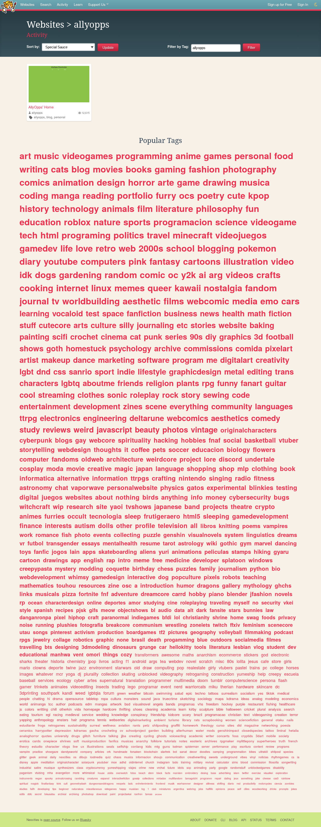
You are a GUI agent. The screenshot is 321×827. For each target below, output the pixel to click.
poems (251, 526)
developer (205, 560)
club (154, 789)
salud (179, 693)
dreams (287, 535)
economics (290, 698)
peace (231, 789)
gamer (25, 686)
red (238, 783)
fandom (261, 287)
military (198, 762)
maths (188, 654)
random (121, 274)
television (173, 525)
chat (61, 487)
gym (245, 543)
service (87, 714)
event (166, 686)
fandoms (65, 459)
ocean (35, 602)
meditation (47, 762)
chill (54, 709)
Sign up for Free (280, 4)
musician (134, 789)
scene (156, 406)
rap (110, 560)
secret (38, 794)
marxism (177, 773)
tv (55, 301)
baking (262, 324)
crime (142, 768)
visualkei (268, 773)
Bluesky (85, 819)
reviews (57, 429)
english (94, 560)
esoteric (196, 741)
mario (25, 667)
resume (150, 543)
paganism (26, 773)
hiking (262, 551)
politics (129, 235)
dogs (45, 274)
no (255, 602)
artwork (116, 703)
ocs (186, 195)
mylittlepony (245, 741)
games (218, 155)
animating (200, 768)
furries (54, 516)
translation (135, 680)
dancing (286, 543)
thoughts (107, 449)
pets (159, 449)
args (153, 661)
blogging (216, 248)
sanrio (80, 371)
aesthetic (142, 301)
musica (254, 182)
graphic (105, 639)
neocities (64, 757)
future (171, 768)
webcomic (208, 301)
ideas (245, 698)
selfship (122, 746)
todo (175, 762)
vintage (204, 429)
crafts (268, 274)
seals (110, 746)
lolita (241, 661)
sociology (205, 698)
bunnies (253, 609)
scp (189, 768)
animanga (38, 703)
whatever (44, 674)
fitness (264, 478)
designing (67, 646)
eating (24, 714)
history (34, 208)
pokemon (256, 248)
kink (59, 783)
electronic (280, 654)
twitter (245, 773)
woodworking (259, 789)
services (46, 680)
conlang (137, 746)
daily (53, 757)
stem (151, 773)
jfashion (261, 594)
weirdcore (161, 459)
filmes (273, 639)
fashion (204, 169)
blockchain (151, 752)
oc (173, 274)
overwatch (122, 773)
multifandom (175, 778)
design (111, 182)
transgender (62, 543)
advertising (225, 773)
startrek (165, 752)
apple (34, 762)
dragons (208, 585)
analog (257, 698)
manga (65, 195)
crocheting (109, 730)
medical (283, 693)
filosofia (274, 762)
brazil (198, 714)
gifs (93, 609)
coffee (140, 449)
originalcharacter (68, 762)
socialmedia (249, 639)
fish (67, 535)
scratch (206, 661)
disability (278, 768)
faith (32, 789)
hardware (245, 686)
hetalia (294, 730)
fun (252, 208)
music (46, 155)
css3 (276, 778)
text (247, 714)
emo (269, 301)
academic (196, 736)
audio (165, 609)
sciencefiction (249, 720)
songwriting (289, 762)
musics (128, 757)
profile (145, 525)
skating (128, 674)
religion (160, 382)
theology (207, 725)
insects (102, 686)
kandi (67, 693)
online (94, 602)
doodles (205, 752)
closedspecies (252, 730)
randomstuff (237, 768)
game (188, 182)
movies (108, 169)
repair (218, 778)
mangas (101, 703)
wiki (211, 543)
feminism (254, 624)
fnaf (214, 440)
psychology (130, 348)
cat (135, 336)
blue (202, 639)
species (288, 752)
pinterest (61, 632)
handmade (120, 752)
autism (84, 525)
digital (29, 497)
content (258, 746)
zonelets (200, 624)
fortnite (88, 594)
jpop (92, 661)
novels (283, 594)
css (59, 371)
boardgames (141, 632)
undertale (259, 459)
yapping (25, 719)
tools (200, 646)
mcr (59, 674)
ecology (64, 680)
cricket (249, 709)
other (124, 525)
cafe (265, 661)
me (211, 359)
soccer (178, 449)
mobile (271, 736)
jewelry (41, 639)
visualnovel (141, 703)
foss (235, 736)
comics (35, 182)
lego (132, 686)
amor (135, 602)
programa (87, 719)
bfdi (166, 617)
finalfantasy (47, 783)
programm (206, 778)
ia (298, 757)
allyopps (37, 113)
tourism (37, 714)
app (76, 560)
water (200, 730)
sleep (133, 516)
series (176, 336)
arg (216, 274)
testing (286, 487)
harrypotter (43, 730)
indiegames (145, 617)
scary (186, 714)
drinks (273, 789)
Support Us (97, 4)
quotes (47, 736)
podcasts (75, 703)
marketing (116, 359)
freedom (212, 703)
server (206, 746)
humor (185, 585)
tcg (143, 789)
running (44, 624)
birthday (143, 568)
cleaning (151, 709)
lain (75, 551)
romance (47, 535)
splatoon (234, 560)
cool (27, 394)
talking (113, 736)
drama (58, 698)
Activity (62, 4)
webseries (117, 719)
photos (175, 429)
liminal (281, 730)
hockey (227, 703)
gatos (195, 487)
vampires (275, 526)
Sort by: (33, 47)
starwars (123, 667)
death (154, 639)
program (188, 359)
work (26, 535)
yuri (164, 551)
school (180, 248)
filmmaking (258, 632)
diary (30, 261)
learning (34, 313)
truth (282, 741)
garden (154, 730)
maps (219, 698)
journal (34, 301)
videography (171, 674)
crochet (84, 336)
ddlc (29, 794)
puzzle (151, 535)
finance (31, 525)
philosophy (219, 208)
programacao (215, 714)
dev (292, 646)
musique (49, 768)
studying (154, 602)
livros (104, 661)
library (186, 720)
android (139, 661)
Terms (271, 820)
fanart (251, 382)
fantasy (164, 261)
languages (274, 406)
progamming (179, 639)
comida (248, 348)
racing (58, 714)
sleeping (216, 516)
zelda (110, 773)
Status (256, 820)
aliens (148, 551)
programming (144, 155)
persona (267, 680)
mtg (157, 746)
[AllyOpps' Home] (59, 84)
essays (91, 543)
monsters (131, 698)
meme (141, 560)
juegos (52, 497)
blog (49, 117)
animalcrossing (63, 778)
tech (29, 235)
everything (189, 406)
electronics (60, 417)
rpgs (25, 639)
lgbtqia (94, 693)
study (30, 429)
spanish (43, 609)
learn (182, 709)
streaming (56, 394)
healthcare (287, 703)
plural (261, 709)
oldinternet (136, 762)
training (186, 762)
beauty (147, 429)
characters (39, 382)
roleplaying (193, 602)
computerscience (241, 680)
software (153, 359)
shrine (219, 617)
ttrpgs (140, 478)
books (139, 169)
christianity (196, 617)
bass (213, 773)
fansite (218, 609)
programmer (159, 680)
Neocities (33, 819)
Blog (233, 820)
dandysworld (69, 752)
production (111, 632)
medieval (72, 714)
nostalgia (223, 287)
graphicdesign (195, 371)
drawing (220, 182)
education (40, 221)
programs (283, 746)
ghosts (162, 736)
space (113, 313)
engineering (105, 417)
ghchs (283, 585)
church (149, 762)
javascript (114, 429)
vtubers (226, 667)
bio (276, 568)
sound (146, 698)
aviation (124, 725)
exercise (256, 773)
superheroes (266, 741)
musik (171, 783)
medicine (177, 560)
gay (80, 440)
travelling (31, 646)
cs (292, 757)
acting (117, 661)
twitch (220, 624)
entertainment (45, 406)
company (86, 752)
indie (126, 371)
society (284, 736)
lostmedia (96, 757)
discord (230, 459)
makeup (55, 359)
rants (136, 725)
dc (277, 686)
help (262, 674)
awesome (170, 654)
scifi (59, 336)
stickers (251, 654)
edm (88, 703)
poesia (285, 725)
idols (181, 768)
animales (59, 686)
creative (99, 468)
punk (153, 336)
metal (234, 371)
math (256, 313)
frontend (160, 783)
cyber (79, 680)
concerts (223, 736)
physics (172, 487)
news (209, 313)
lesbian (242, 646)
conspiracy (139, 714)
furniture (99, 736)
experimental (226, 487)
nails (290, 720)
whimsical (88, 773)
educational (33, 654)
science (231, 221)
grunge (147, 646)
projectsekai (124, 794)
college (276, 667)
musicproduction (94, 741)
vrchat (161, 768)
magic (123, 468)
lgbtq (70, 382)
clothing (264, 468)
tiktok (270, 693)
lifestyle (152, 371)
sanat (183, 752)
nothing (128, 497)
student (276, 646)
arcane (158, 794)
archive (167, 348)
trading (118, 686)
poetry (210, 195)
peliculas (216, 551)
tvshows (138, 506)
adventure (124, 594)
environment (100, 667)
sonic (117, 394)
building (167, 730)
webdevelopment (42, 577)
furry (166, 195)
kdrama (232, 698)
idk (26, 274)
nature (107, 221)
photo (82, 535)
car (163, 646)
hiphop (76, 617)
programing (86, 235)
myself (242, 602)
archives (211, 741)
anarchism (206, 654)
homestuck (86, 348)
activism (84, 632)
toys (25, 551)
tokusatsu (49, 794)
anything (174, 497)
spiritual (24, 783)
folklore (156, 741)
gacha (94, 730)
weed (80, 693)
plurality (91, 674)
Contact (287, 820)
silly (126, 324)
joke (257, 778)
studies (23, 789)
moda (54, 468)
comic (152, 274)
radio (243, 478)
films (174, 301)
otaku (280, 720)
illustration (245, 261)
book (287, 468)
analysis (274, 709)
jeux (236, 778)
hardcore (109, 709)
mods (211, 730)
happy (122, 789)
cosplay (31, 468)
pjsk (81, 609)
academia (168, 709)
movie (75, 468)
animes (31, 516)
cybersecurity (250, 497)
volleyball (230, 632)
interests (58, 525)
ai (202, 274)
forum (108, 693)
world (24, 703)
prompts (283, 789)
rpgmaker (227, 741)
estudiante (27, 725)
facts (167, 773)
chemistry (76, 661)
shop (227, 468)
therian (226, 686)
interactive (141, 577)
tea (163, 661)
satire (37, 768)
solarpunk (88, 762)
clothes (91, 394)
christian (234, 714)
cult (65, 783)
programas (186, 703)
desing (204, 773)
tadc (130, 783)
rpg (208, 382)
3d (258, 336)
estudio (37, 746)
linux (101, 287)
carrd (179, 594)
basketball (260, 440)
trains (255, 667)
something (247, 778)
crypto (265, 506)
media (245, 301)
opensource (74, 698)
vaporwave (87, 487)
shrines (65, 741)
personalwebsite (132, 487)
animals (118, 208)
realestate (196, 667)
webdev (176, 661)
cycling (149, 736)
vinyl (253, 757)
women (230, 720)
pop (180, 667)
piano (216, 594)
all (194, 525)
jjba (123, 736)
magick (35, 783)
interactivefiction (121, 778)
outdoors (221, 639)
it (126, 449)
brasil (138, 639)
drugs (75, 736)
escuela (291, 674)
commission (258, 762)
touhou (66, 585)
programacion (182, 221)
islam (236, 773)
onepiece (50, 741)
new (151, 768)
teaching (254, 577)
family (207, 568)
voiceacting (177, 736)
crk (109, 752)
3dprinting (29, 693)
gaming (170, 169)
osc (127, 585)
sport (104, 371)
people (25, 698)
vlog (259, 646)
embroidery (191, 773)
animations (187, 551)
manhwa (60, 654)
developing (44, 789)
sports (137, 221)
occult (76, 516)
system (233, 535)
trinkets (41, 686)
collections (148, 778)
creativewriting (197, 757)
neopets (120, 783)
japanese (168, 506)
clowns (39, 667)
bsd (127, 703)
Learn (78, 4)
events (102, 535)
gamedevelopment (260, 516)
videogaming (262, 714)
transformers (147, 654)
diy (210, 336)
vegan (38, 778)
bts (48, 646)
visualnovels (205, 535)
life (66, 248)
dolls (105, 525)
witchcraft (35, 506)
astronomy (36, 487)
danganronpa (35, 617)
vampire (25, 752)
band (192, 506)
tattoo (270, 730)
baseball (27, 680)
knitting (229, 526)
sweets (213, 757)
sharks (26, 661)
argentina (178, 789)
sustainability (77, 725)
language (170, 468)
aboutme (99, 382)
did (239, 725)
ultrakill (263, 752)
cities (246, 789)
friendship (158, 714)
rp (22, 602)
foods (268, 617)
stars (235, 609)
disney (24, 762)
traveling (220, 602)
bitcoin (148, 693)
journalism (232, 568)
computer (34, 459)
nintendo (192, 478)
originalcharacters (248, 429)
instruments (26, 778)
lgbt (27, 371)
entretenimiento (144, 783)
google (223, 768)
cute (236, 195)
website (233, 324)
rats (197, 720)
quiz (108, 757)
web (127, 248)
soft (76, 741)
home (237, 617)
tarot (169, 543)
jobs (201, 789)
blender (237, 594)
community (231, 406)
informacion (143, 757)
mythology (257, 585)
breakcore (118, 624)
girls (288, 661)
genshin (174, 535)
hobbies (193, 440)
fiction (280, 313)
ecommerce (230, 654)
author (61, 703)
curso (220, 725)
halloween (233, 709)
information (110, 478)
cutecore (55, 324)
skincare (264, 686)
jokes (294, 789)
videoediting (81, 686)
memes (129, 287)
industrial (25, 768)
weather (135, 693)
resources (92, 585)
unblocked (147, 674)
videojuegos (241, 235)
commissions (208, 348)
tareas (148, 794)
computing (164, 667)
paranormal (115, 617)
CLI (223, 820)
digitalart (236, 359)
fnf (104, 594)
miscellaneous (94, 789)
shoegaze (52, 752)
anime (188, 155)
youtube (61, 261)
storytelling (37, 449)
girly (212, 667)
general (267, 720)
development (96, 406)
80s (230, 661)
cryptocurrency (95, 768)
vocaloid (67, 313)
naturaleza (77, 789)
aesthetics (229, 417)
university (62, 736)
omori (93, 654)
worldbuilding (91, 301)
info (197, 497)
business (180, 313)
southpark (50, 693)
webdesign (74, 449)
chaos (117, 757)
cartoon (30, 560)
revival (209, 762)
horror (141, 182)
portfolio (135, 195)
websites (78, 497)
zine (113, 585)
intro (124, 560)
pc (265, 667)
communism (147, 624)
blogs (63, 440)
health (233, 313)
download (101, 794)
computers (103, 261)
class (80, 768)
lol (177, 617)
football (280, 336)
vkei (288, 602)
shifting (221, 783)
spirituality (134, 440)
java (156, 698)
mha (50, 773)
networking (270, 725)
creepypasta (36, 568)
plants (187, 382)
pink (138, 261)
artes (92, 680)
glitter (23, 757)
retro (106, 248)
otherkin (65, 709)
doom (202, 680)
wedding (102, 714)
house (101, 773)
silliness (210, 783)
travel (158, 235)
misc (219, 661)
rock (170, 394)
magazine (251, 725)
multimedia (184, 680)
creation (281, 714)
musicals (47, 594)
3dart (259, 736)
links (26, 594)
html (49, 235)
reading (98, 195)
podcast (283, 632)
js (21, 709)
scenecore (280, 624)
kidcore (174, 714)
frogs (41, 725)
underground (229, 757)
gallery (231, 585)
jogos (59, 551)
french (293, 741)
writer (210, 736)
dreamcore (155, 594)
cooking (36, 287)
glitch (86, 736)
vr (22, 543)
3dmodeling (96, 646)
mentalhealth (120, 543)
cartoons (202, 261)
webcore (102, 440)
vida (77, 709)
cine (172, 602)
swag (253, 617)
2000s (151, 248)
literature (174, 208)
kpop (258, 195)
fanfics (113, 741)
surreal (95, 725)
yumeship (246, 674)
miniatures (165, 789)
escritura (245, 746)
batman (177, 746)
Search (45, 4)
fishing (271, 703)
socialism (247, 693)
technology (75, 208)
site (101, 506)
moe (114, 762)
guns (166, 746)
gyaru (281, 551)
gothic (228, 543)
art (25, 155)
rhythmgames (280, 757)
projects (215, 506)
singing (220, 478)
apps (89, 551)
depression (63, 730)
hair (74, 719)
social (232, 440)
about (104, 497)
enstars (62, 719)
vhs (200, 703)
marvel (263, 543)
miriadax (161, 778)
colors (29, 709)
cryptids (247, 736)
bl (153, 609)
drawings (55, 560)
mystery (65, 568)
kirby (192, 709)
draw (147, 667)
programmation (236, 752)
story (190, 394)
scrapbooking (213, 720)
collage (61, 639)
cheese (267, 778)
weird (84, 429)
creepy (275, 674)
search (289, 709)
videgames (111, 789)
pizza (69, 594)
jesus (253, 661)
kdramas (80, 730)
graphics (235, 336)
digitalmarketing (139, 720)
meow (108, 609)
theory (24, 746)
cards (36, 741)
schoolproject (136, 730)
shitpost (276, 752)
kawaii (188, 287)
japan (144, 468)
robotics (83, 639)
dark (201, 609)
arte (166, 182)
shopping (201, 468)
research (80, 506)
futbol (35, 543)
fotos (133, 773)
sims (235, 762)
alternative (73, 478)
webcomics (187, 417)
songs (40, 632)
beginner (64, 789)
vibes (243, 757)
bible (219, 709)
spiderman (192, 746)
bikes (252, 752)
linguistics (260, 535)
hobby (197, 594)
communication (175, 757)
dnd (43, 371)
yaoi (116, 506)
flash (282, 680)
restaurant (255, 703)
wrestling (176, 624)
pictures (178, 632)
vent (78, 654)
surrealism (229, 693)
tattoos (213, 693)
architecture (124, 459)
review (270, 746)
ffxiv (235, 624)
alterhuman (184, 730)
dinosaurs (125, 646)
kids (149, 746)
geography (203, 632)
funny (227, 382)
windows (260, 560)
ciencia (278, 783)
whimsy (78, 577)
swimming (164, 693)
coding (34, 195)
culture (103, 324)
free (157, 560)
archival (62, 794)
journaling (155, 324)
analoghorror (29, 736)
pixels (212, 577)
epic (189, 693)
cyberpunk (36, 440)
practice (38, 752)
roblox (77, 221)
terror (294, 714)
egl (48, 714)
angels (158, 703)
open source (51, 819)
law (270, 609)
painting (34, 336)
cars (290, 301)
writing (34, 169)
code (241, 394)
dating (227, 778)
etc (182, 324)
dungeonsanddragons (101, 783)
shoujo (158, 757)
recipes (64, 609)
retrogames (56, 725)
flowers (264, 449)
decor (193, 752)
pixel (60, 617)
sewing (216, 394)
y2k (188, 274)
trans (284, 371)
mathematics (37, 585)
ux (82, 746)
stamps (241, 551)
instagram (163, 762)
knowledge (120, 714)
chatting (38, 698)
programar (148, 686)
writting (42, 709)
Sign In (303, 4)
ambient (160, 720)
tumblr (217, 680)
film (145, 208)
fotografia (91, 624)
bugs (281, 497)
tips (54, 789)
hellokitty (180, 646)
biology (238, 449)
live (75, 746)
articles (99, 752)
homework (190, 725)
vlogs (66, 746)
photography (250, 169)
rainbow (285, 778)
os (74, 757)
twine (71, 667)
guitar (275, 382)
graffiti (175, 725)
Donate (210, 820)
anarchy (142, 741)
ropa (104, 698)
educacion (208, 449)
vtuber (288, 440)
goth (54, 348)
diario (231, 783)
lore (210, 459)
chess (165, 568)
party (212, 768)
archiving (74, 794)
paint (112, 794)
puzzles (186, 568)
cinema (114, 336)
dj (79, 674)
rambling (79, 778)
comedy (265, 417)
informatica (37, 478)
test (92, 313)
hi (48, 698)
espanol (105, 778)
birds (150, 497)
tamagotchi (191, 778)
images (26, 674)
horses (292, 667)
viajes (132, 768)
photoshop (88, 794)
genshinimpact (228, 730)
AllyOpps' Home (41, 106)
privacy (287, 617)
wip (58, 506)
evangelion (63, 773)
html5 (191, 516)
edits (22, 794)
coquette (117, 568)
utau (25, 632)
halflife (209, 789)
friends (130, 382)
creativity (272, 359)
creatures (92, 778)
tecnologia (105, 516)
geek (32, 757)
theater (41, 661)
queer (160, 287)
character (52, 746)
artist (29, 359)
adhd (123, 762)
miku (213, 686)
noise (26, 624)
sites (230, 725)
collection (110, 674)
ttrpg (28, 417)
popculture (186, 577)
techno (200, 693)
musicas (127, 741)
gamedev (39, 248)
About (195, 820)
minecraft (192, 235)
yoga (70, 674)
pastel (241, 667)
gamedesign (108, 577)
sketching (187, 698)
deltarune (146, 417)
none (123, 639)
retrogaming (197, 674)
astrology (191, 543)
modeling (272, 698)
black (159, 773)
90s (196, 336)
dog (163, 577)
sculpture (206, 709)
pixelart (279, 348)
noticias (263, 757)
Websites (27, 4)
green (121, 693)
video (282, 261)
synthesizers (66, 768)
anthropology (44, 719)
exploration (282, 773)
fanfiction (144, 313)
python (259, 568)
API (243, 820)
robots (231, 577)
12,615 (86, 113)
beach (142, 773)
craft (93, 617)
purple (240, 703)
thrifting (124, 709)
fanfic (41, 551)
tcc (50, 703)
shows (31, 348)
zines (132, 406)
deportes (115, 602)
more (76, 773)
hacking (166, 440)
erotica (25, 741)
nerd (178, 686)
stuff (28, 324)
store (276, 661)
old (137, 667)
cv (121, 730)
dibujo (83, 757)
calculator (223, 762)
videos (240, 274)
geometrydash (78, 783)
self (239, 789)
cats (60, 169)
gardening (80, 274)
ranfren (138, 794)
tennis (101, 719)
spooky (49, 778)
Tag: (178, 47)
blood (244, 762)
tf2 (162, 632)
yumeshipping (117, 768)
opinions (220, 789)
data (179, 609)
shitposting (160, 725)
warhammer (184, 783)
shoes (137, 709)
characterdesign (64, 602)
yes (260, 693)
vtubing (39, 773)
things (110, 654)
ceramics (26, 730)
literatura (220, 646)
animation (73, 182)
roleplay (144, 394)
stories (203, 324)
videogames (87, 155)
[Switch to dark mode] (316, 4)
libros (208, 526)
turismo (173, 720)
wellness (109, 725)
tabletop (92, 698)
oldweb (92, 459)
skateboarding (117, 551)
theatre (241, 506)
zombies (289, 783)
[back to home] (8, 6)
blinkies (261, 487)
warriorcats (195, 686)
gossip (136, 778)
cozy (126, 654)
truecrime (170, 698)
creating (135, 736)
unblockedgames (259, 768)
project (190, 459)
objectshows (133, 609)
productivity (249, 783)
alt (190, 609)
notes (183, 741)
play (234, 746)
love (84, 248)
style (25, 609)
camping (218, 752)
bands (170, 703)
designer (198, 783)
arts (81, 324)
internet (72, 287)
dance (84, 359)
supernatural (111, 680)
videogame (274, 221)
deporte (56, 667)
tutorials (170, 741)
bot (175, 752)
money (216, 497)
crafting (164, 478)
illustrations (95, 746)
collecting (127, 535)
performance (220, 746)
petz (146, 725)
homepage (92, 709)
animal (43, 757)
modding (91, 568)
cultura (116, 698)
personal (59, 117)
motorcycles (265, 783)
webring (191, 789)
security (271, 602)
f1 (127, 661)
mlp (243, 468)
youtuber (102, 762)
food (283, 155)
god (264, 654)
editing (259, 371)
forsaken (135, 752)
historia (57, 661)
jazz (82, 667)
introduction (157, 585)
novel (191, 661)
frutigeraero (162, 516)
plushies (67, 624)
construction (222, 674)
